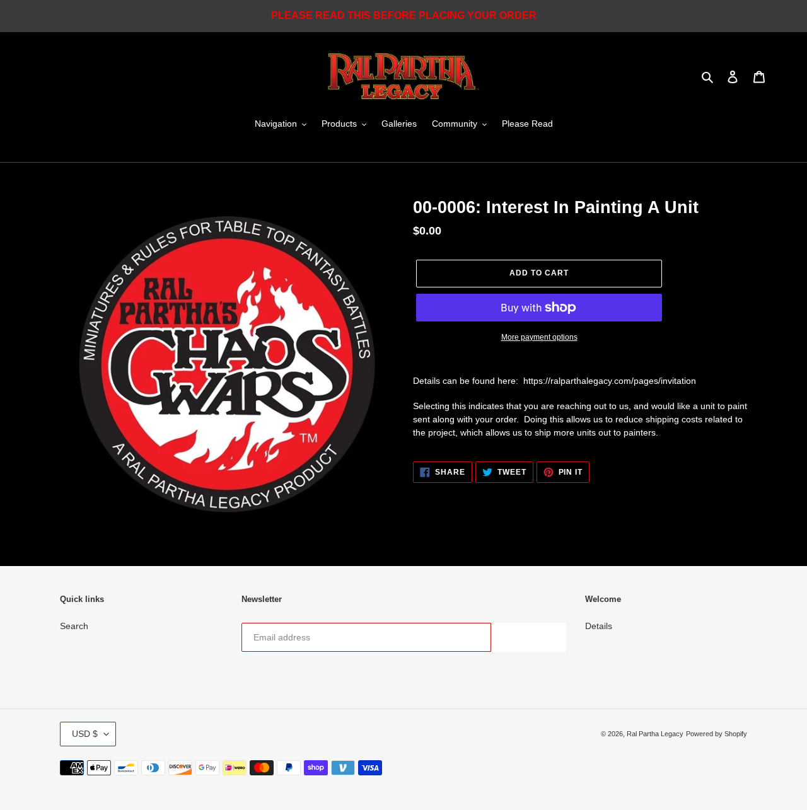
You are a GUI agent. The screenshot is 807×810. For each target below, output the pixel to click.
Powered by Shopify (716, 734)
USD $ (85, 734)
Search (74, 626)
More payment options (539, 337)
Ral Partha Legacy (655, 734)
